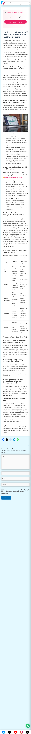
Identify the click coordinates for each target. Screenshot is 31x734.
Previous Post (4, 445)
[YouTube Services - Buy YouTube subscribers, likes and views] (15, 732)
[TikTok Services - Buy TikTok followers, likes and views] (9, 732)
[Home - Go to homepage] (3, 732)
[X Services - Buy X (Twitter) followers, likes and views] (27, 732)
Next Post (28, 445)
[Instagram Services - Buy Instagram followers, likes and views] (21, 732)
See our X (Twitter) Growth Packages (15, 22)
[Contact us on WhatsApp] (28, 726)
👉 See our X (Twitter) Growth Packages (12, 177)
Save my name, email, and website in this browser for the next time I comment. (15, 491)
